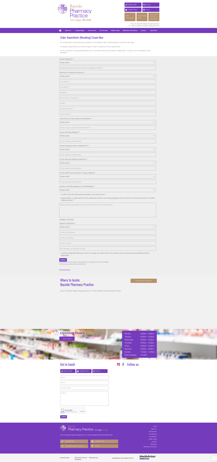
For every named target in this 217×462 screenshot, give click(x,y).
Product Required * (66, 59)
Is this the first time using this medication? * (75, 119)
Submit (63, 260)
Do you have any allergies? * (69, 132)
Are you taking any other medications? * (74, 146)
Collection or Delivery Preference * (72, 72)
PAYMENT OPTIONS (66, 220)
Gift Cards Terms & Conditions (81, 458)
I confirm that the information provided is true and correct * (83, 194)
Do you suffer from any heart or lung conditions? (77, 173)
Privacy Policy (64, 458)
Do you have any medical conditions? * (73, 159)
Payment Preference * (67, 223)
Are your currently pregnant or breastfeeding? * (77, 186)
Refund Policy (93, 458)
